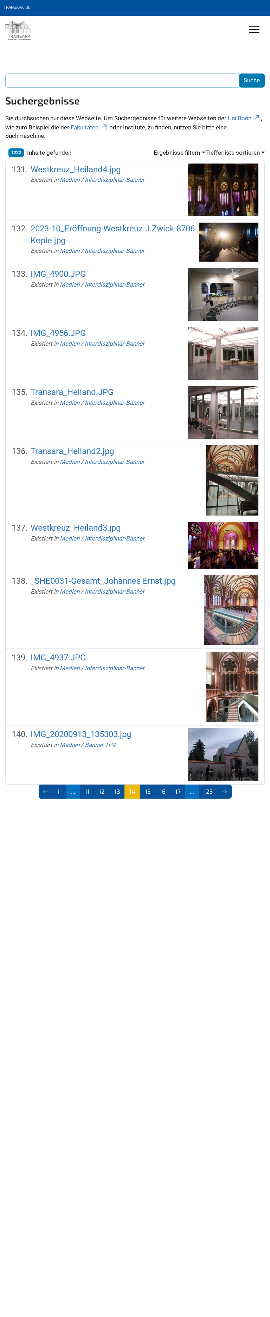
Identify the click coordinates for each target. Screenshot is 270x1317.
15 (147, 791)
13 (117, 791)
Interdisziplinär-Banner (114, 179)
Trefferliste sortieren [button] (232, 152)
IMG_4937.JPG (58, 658)
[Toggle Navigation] (254, 30)
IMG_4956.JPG (58, 333)
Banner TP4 (100, 744)
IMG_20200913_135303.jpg (81, 734)
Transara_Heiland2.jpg (72, 451)
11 (87, 791)
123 (208, 791)
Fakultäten (84, 127)
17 (178, 791)
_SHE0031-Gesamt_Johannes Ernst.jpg (103, 581)
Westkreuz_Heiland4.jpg (76, 169)
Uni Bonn (239, 118)
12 (102, 791)
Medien (69, 179)
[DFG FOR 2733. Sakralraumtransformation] (18, 30)
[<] (46, 792)
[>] (224, 792)
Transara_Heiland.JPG (72, 392)
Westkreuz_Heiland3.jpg (76, 528)
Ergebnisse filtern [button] (177, 152)
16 (163, 791)
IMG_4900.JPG (58, 274)
